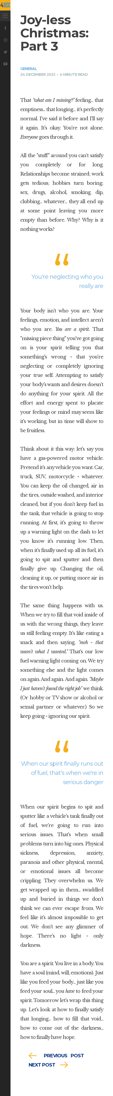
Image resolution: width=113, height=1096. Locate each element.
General (28, 68)
